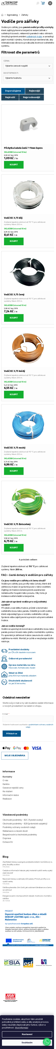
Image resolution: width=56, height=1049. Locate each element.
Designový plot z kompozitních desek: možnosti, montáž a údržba (27, 897)
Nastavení (27, 1034)
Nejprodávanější (31, 97)
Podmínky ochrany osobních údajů (19, 827)
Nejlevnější (34, 91)
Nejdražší (10, 97)
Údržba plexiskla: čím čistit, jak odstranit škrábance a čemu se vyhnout (27, 888)
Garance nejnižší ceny (13, 788)
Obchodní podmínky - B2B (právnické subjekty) (25, 823)
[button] (47, 1042)
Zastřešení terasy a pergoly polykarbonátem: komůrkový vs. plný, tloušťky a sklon (28, 863)
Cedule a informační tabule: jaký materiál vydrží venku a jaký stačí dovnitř (27, 871)
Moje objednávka (15, 755)
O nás (5, 780)
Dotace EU (8, 842)
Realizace (7, 799)
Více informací (21, 1027)
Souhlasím (27, 1042)
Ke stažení (7, 791)
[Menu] (50, 3)
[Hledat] (37, 3)
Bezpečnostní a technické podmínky (20, 834)
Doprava (7, 838)
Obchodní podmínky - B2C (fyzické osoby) (23, 820)
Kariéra (6, 784)
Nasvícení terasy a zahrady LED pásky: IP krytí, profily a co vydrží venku (26, 880)
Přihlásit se (11, 733)
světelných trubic (34, 36)
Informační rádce (11, 795)
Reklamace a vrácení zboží (15, 831)
